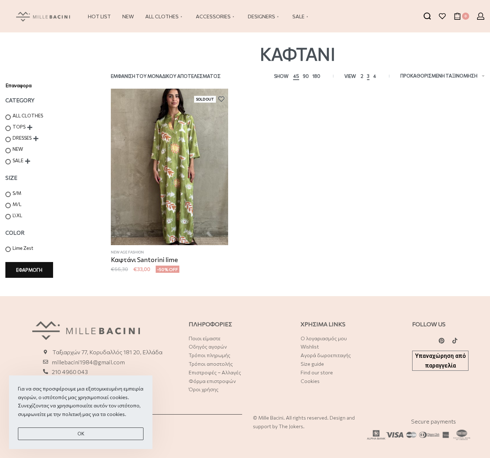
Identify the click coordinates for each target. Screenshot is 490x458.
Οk (80, 433)
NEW (18, 149)
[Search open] (427, 16)
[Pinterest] (441, 341)
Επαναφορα (19, 85)
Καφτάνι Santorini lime (144, 259)
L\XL (17, 215)
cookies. (116, 414)
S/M (17, 193)
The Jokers (291, 426)
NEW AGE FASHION (127, 252)
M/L (17, 204)
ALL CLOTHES (28, 115)
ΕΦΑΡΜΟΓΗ (29, 270)
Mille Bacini (270, 418)
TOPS (19, 127)
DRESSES (22, 138)
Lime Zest (23, 248)
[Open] (442, 16)
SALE (18, 160)
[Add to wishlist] (223, 99)
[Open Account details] (481, 16)
